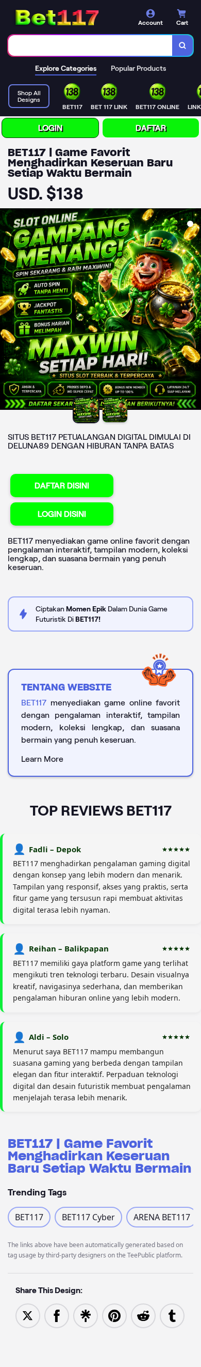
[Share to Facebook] (56, 1315)
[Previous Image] (8, 310)
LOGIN (50, 128)
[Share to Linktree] (85, 1315)
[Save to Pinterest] (114, 1315)
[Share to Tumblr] (172, 1315)
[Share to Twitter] (27, 1315)
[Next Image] (193, 310)
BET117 (33, 702)
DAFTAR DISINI (62, 485)
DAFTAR (151, 128)
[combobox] (90, 45)
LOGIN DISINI (62, 514)
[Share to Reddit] (143, 1315)
